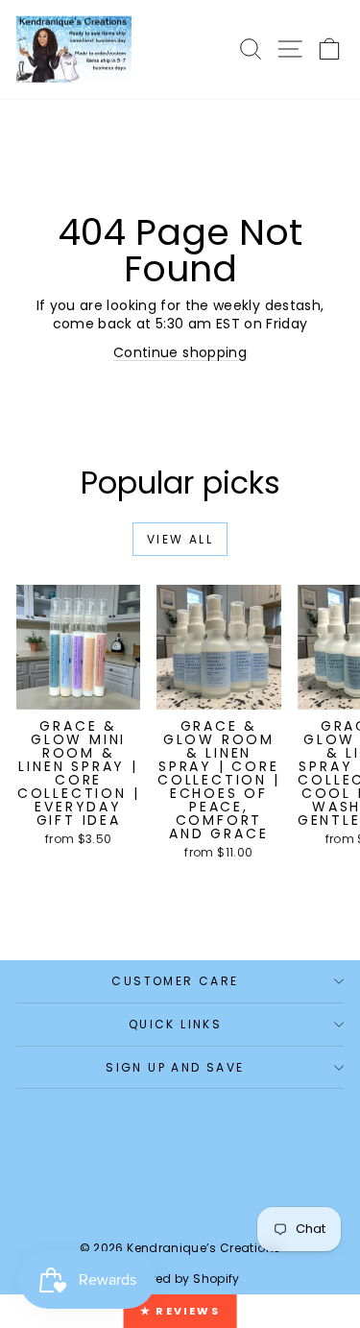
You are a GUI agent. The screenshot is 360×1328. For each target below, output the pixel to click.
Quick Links (175, 1024)
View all (180, 539)
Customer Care (174, 981)
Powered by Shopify (179, 1278)
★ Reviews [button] (180, 1310)
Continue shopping (180, 352)
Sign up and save (175, 1067)
